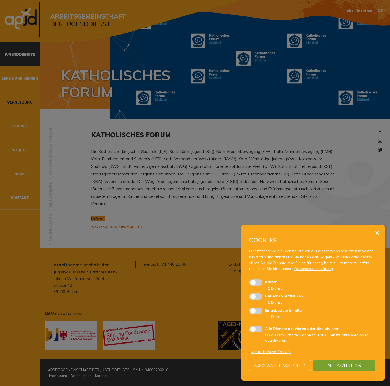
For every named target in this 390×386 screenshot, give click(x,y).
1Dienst (273, 288)
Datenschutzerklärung (313, 268)
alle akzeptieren (344, 365)
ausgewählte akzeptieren (280, 365)
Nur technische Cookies (271, 351)
